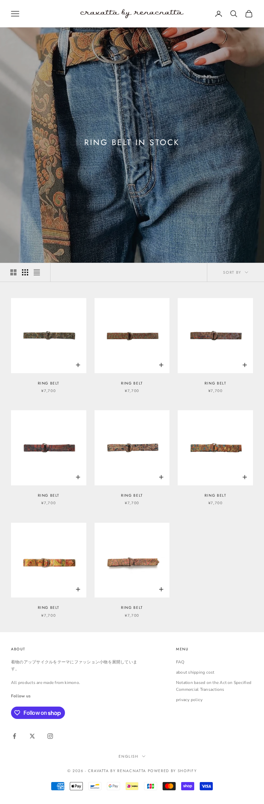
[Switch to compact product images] (37, 272)
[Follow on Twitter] (32, 736)
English (129, 756)
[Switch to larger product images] (13, 272)
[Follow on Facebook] (14, 736)
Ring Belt (49, 383)
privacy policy (189, 699)
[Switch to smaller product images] (25, 272)
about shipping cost (195, 672)
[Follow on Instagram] (50, 736)
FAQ (180, 662)
